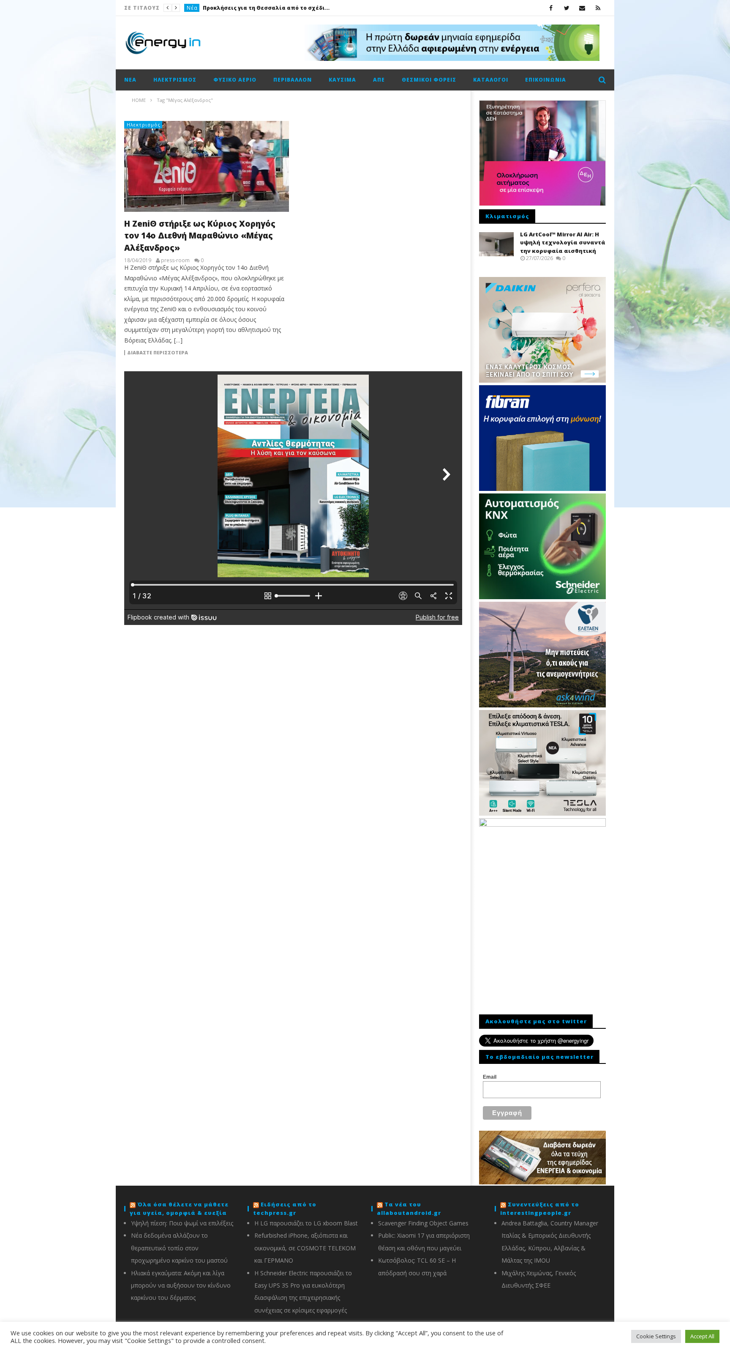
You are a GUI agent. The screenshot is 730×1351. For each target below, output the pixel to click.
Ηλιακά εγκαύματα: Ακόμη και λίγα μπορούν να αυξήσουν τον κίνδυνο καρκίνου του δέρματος (181, 1285)
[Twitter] (567, 8)
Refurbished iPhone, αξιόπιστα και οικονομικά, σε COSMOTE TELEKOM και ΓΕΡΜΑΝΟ (305, 1247)
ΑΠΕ (379, 79)
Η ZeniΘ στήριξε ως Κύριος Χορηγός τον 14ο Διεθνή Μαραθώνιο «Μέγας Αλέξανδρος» (199, 235)
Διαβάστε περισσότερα (157, 352)
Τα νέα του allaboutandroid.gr (409, 1208)
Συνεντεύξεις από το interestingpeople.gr (539, 1208)
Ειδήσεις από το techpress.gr (284, 1208)
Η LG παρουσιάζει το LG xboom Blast (306, 1223)
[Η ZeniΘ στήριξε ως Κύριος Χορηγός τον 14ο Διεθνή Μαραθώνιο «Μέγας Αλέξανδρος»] (206, 166)
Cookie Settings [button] (656, 1336)
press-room (175, 260)
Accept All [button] (702, 1336)
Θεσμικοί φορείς (429, 79)
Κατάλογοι (490, 79)
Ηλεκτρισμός (174, 79)
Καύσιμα (342, 79)
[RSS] (598, 8)
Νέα (192, 7)
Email (489, 1077)
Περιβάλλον (292, 79)
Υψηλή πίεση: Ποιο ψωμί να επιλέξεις (182, 1223)
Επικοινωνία (545, 79)
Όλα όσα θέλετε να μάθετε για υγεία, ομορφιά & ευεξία (179, 1208)
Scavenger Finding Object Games (423, 1223)
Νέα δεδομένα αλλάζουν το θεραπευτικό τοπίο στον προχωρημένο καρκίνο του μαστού (179, 1247)
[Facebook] (551, 8)
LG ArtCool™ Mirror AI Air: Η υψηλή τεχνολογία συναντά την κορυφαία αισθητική (562, 242)
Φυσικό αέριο (234, 79)
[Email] (582, 8)
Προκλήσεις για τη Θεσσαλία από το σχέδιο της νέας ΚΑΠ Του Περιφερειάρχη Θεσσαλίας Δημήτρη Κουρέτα (266, 7)
